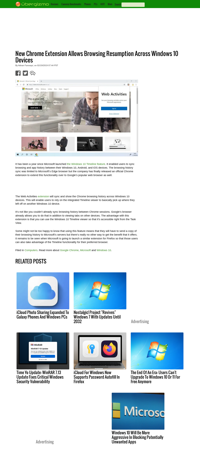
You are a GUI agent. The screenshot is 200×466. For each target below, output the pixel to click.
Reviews (54, 4)
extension (43, 196)
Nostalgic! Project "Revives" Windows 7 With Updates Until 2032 (97, 316)
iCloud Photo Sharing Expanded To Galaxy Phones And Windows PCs (43, 314)
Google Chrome (69, 250)
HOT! (102, 4)
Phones (87, 4)
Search (118, 4)
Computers (31, 250)
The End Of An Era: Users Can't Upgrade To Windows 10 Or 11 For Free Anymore (155, 376)
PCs (95, 4)
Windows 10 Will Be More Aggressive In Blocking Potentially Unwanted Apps (137, 437)
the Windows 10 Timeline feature (86, 164)
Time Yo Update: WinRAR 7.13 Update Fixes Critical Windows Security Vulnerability (40, 376)
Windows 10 (104, 250)
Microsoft (85, 250)
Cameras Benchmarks (71, 4)
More (110, 4)
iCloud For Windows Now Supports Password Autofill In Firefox (97, 376)
